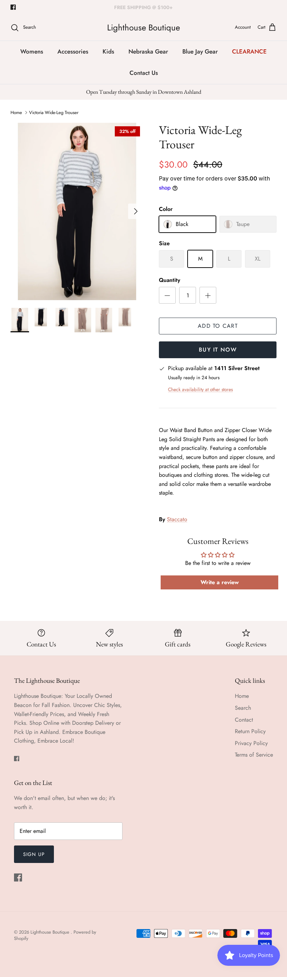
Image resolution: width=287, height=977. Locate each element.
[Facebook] (13, 7)
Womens (31, 51)
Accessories (72, 51)
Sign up (34, 854)
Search (243, 708)
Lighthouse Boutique (50, 932)
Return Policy (250, 731)
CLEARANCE (249, 51)
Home (16, 112)
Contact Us (144, 73)
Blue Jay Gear (200, 51)
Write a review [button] (220, 582)
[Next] (136, 211)
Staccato (177, 519)
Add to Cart (218, 326)
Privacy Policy (251, 743)
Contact (244, 720)
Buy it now (218, 350)
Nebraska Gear (148, 51)
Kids (108, 51)
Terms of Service (254, 755)
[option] (77, 211)
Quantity (169, 280)
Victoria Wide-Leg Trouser (53, 112)
